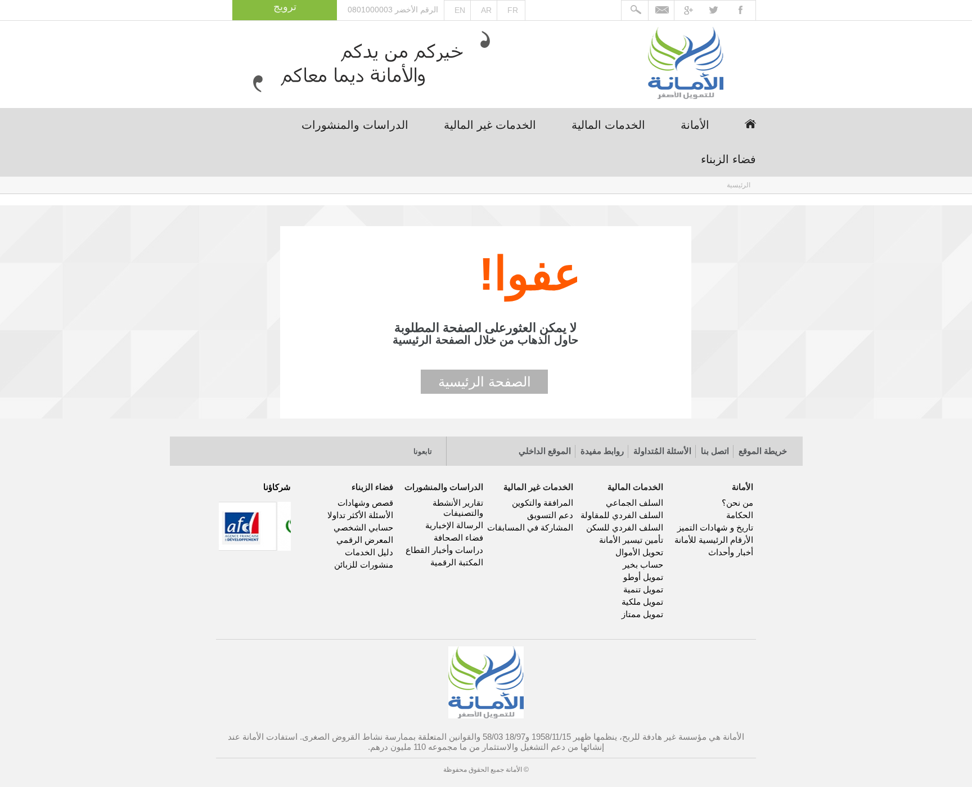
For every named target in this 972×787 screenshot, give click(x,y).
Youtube (695, 11)
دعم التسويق (550, 515)
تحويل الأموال (639, 552)
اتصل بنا (715, 451)
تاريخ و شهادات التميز (715, 527)
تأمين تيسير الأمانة (631, 540)
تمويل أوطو (643, 577)
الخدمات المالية (608, 125)
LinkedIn (343, 447)
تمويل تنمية (643, 589)
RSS (319, 447)
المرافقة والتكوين (542, 502)
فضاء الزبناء (728, 159)
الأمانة (695, 125)
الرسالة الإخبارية (454, 525)
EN (459, 10)
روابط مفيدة (602, 451)
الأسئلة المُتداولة (662, 451)
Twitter (719, 11)
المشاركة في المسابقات (530, 527)
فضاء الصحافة (458, 537)
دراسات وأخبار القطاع (444, 550)
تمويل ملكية (642, 601)
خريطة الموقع (763, 451)
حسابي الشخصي (363, 527)
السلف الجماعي (634, 502)
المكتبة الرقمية (456, 562)
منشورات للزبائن (363, 564)
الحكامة (739, 515)
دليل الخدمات (369, 552)
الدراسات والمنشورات (355, 125)
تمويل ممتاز (642, 614)
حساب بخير (643, 564)
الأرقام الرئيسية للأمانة (713, 540)
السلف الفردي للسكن (624, 527)
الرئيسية (750, 124)
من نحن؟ (737, 502)
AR (486, 10)
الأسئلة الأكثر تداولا (360, 515)
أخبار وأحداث (730, 552)
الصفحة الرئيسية (484, 381)
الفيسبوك (391, 447)
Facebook (743, 11)
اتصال (294, 447)
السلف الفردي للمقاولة (621, 515)
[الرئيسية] (685, 64)
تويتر (367, 447)
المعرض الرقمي (364, 540)
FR (512, 10)
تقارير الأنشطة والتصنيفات (458, 508)
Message (662, 11)
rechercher (635, 11)
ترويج (284, 6)
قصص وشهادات (365, 502)
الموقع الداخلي (545, 451)
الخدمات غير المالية (490, 125)
